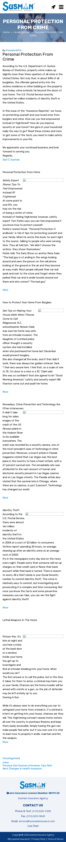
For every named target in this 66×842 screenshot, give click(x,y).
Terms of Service (55, 839)
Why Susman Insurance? (19, 839)
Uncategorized (21, 32)
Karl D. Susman (11, 159)
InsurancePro (13, 50)
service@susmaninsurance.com (37, 821)
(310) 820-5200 (41, 811)
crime (6, 762)
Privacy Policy (38, 839)
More (5, 289)
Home (6, 32)
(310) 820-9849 (35, 816)
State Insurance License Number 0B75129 (33, 793)
